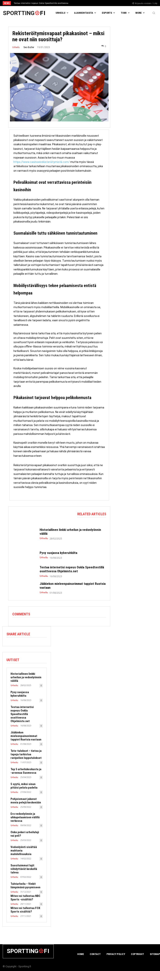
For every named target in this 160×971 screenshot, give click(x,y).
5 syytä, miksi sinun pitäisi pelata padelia (24, 785)
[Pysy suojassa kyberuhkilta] (24, 555)
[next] (88, 3)
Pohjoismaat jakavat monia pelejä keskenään (26, 800)
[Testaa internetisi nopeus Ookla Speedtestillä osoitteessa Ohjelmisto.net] (24, 571)
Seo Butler (28, 47)
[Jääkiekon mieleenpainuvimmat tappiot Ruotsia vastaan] (24, 588)
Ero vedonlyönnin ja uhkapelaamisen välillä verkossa (25, 817)
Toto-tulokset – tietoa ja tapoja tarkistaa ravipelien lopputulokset (26, 754)
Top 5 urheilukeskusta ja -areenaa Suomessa (26, 770)
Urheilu (16, 47)
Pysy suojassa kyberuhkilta (58, 553)
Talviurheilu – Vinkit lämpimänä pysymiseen (25, 885)
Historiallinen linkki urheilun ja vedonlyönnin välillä (26, 677)
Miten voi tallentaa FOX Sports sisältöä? (25, 909)
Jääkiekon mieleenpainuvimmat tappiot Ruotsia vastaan (26, 736)
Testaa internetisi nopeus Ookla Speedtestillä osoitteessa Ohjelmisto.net (72, 569)
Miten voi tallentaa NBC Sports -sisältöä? (25, 897)
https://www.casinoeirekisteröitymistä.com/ (41, 161)
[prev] (81, 3)
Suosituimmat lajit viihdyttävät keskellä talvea (24, 869)
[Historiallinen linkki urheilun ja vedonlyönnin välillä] (24, 534)
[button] (153, 13)
